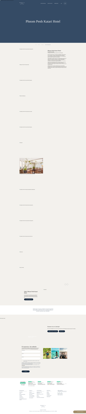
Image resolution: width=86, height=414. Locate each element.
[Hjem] (22, 3)
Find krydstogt (50, 3)
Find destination (43, 3)
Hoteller (39, 44)
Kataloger (20, 395)
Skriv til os (62, 331)
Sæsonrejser (21, 396)
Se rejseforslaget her (28, 299)
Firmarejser (56, 3)
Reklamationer (48, 396)
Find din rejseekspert (31, 393)
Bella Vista (38, 396)
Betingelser (48, 393)
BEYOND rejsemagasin (22, 394)
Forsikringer (48, 394)
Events (20, 393)
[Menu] (65, 3)
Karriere (38, 395)
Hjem (36, 44)
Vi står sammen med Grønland (40, 397)
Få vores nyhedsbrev (31, 395)
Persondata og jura (49, 395)
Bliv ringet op (30, 394)
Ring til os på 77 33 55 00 (53, 331)
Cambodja (42, 44)
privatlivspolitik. (23, 365)
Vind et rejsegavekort (31, 396)
